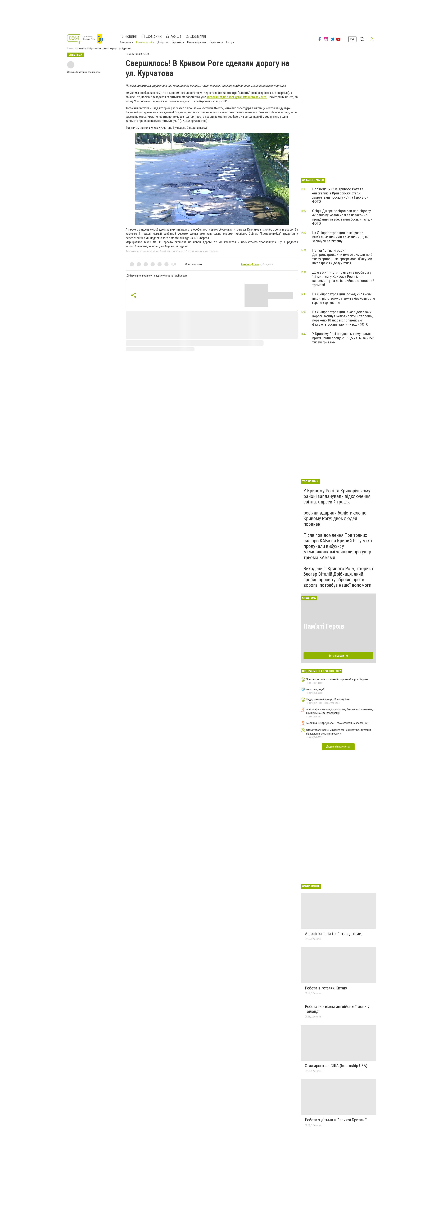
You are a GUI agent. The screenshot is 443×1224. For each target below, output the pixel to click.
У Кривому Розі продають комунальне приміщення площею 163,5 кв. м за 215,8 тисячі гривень (343, 338)
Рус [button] (352, 39)
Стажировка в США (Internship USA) (336, 1065)
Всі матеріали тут (338, 655)
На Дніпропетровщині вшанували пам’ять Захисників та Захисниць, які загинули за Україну (340, 237)
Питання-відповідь (196, 42)
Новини (131, 36)
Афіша (176, 36)
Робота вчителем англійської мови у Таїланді (337, 1009)
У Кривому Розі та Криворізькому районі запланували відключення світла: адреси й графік (337, 496)
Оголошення (126, 42)
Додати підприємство (338, 746)
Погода (230, 42)
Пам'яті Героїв (324, 626)
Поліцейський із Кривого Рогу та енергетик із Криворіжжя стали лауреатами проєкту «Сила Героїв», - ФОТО (340, 195)
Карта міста (178, 42)
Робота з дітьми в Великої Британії (335, 1120)
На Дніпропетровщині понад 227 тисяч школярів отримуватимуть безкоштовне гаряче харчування (343, 298)
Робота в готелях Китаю (326, 988)
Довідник (154, 36)
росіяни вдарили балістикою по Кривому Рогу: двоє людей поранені (335, 518)
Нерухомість (216, 42)
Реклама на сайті (145, 42)
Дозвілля (198, 36)
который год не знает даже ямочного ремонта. (237, 97)
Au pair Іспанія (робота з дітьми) (334, 933)
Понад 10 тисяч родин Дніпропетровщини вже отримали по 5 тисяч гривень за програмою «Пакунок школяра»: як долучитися (342, 256)
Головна (70, 48)
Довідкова (163, 42)
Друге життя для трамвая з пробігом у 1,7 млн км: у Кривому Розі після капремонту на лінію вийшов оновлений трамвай (343, 278)
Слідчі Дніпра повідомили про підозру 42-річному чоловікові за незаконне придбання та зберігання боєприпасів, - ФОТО (342, 217)
